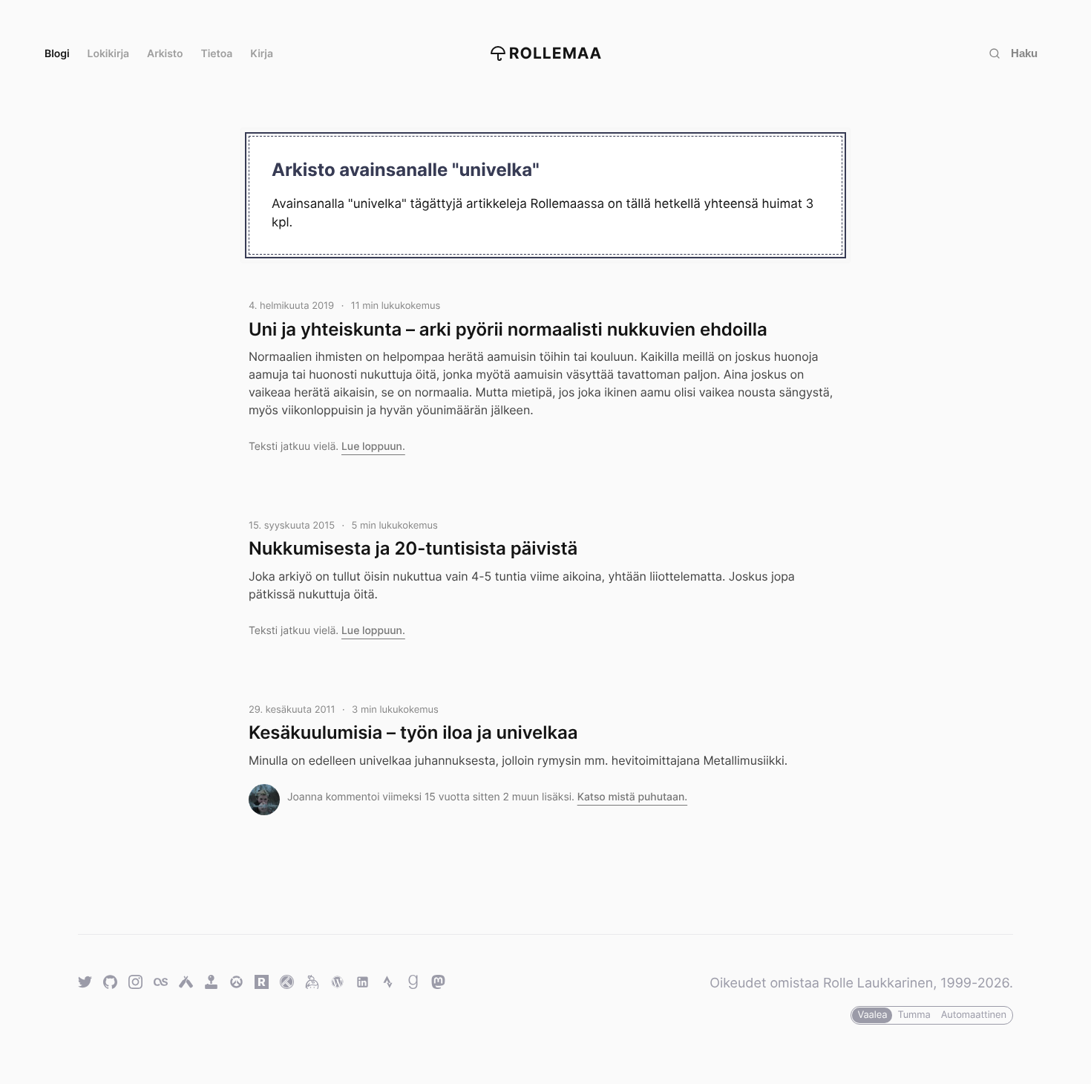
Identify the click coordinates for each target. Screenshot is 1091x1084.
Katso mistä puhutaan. (632, 797)
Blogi (57, 54)
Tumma (913, 1015)
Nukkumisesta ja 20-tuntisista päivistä (413, 548)
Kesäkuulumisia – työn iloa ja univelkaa (413, 732)
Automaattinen (973, 1015)
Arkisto (165, 54)
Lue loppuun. (373, 446)
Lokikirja (109, 54)
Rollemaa (556, 54)
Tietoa (217, 54)
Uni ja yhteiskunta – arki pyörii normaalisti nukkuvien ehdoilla (508, 329)
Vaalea (872, 1015)
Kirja (261, 54)
